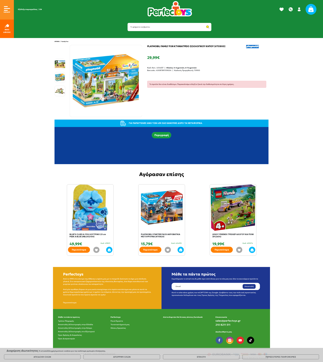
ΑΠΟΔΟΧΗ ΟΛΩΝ (42, 357)
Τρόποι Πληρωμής (66, 321)
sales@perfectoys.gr (228, 320)
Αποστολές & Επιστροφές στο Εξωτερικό (76, 331)
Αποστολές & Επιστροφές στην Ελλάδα (75, 324)
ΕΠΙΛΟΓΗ (201, 357)
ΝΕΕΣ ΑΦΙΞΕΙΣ (7, 30)
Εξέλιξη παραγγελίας (27, 9)
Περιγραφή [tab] (161, 135)
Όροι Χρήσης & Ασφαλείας (70, 335)
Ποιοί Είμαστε (117, 321)
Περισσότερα (79, 249)
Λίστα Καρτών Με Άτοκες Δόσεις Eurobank (183, 317)
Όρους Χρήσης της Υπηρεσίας (215, 295)
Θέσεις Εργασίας (118, 328)
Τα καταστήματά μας (120, 324)
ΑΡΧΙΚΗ (57, 41)
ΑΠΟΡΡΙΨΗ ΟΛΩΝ (121, 357)
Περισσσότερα (69, 302)
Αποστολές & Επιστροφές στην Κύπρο (75, 328)
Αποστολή (249, 286)
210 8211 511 (223, 324)
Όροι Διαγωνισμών (66, 338)
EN (40, 9)
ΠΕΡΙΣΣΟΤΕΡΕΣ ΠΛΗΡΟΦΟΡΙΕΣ (281, 357)
